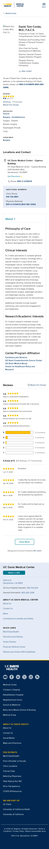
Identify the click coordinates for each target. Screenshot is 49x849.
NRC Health (37, 551)
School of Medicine (11, 704)
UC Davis (7, 804)
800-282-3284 (27, 592)
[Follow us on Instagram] (30, 677)
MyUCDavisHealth (11, 631)
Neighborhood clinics (12, 699)
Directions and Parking (13, 636)
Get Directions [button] (14, 176)
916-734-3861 (12, 196)
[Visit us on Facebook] (10, 677)
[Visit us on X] (23, 677)
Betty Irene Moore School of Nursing (19, 709)
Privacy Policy (18, 831)
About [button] (9, 219)
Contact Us (8, 732)
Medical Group (9, 714)
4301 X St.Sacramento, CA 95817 (13, 581)
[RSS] (36, 677)
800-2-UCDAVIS (24, 181)
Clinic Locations (10, 766)
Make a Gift (14, 572)
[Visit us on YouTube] (5, 677)
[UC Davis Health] (12, 667)
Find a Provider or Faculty (14, 761)
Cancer (6, 113)
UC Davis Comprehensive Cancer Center (23, 360)
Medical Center (11, 13)
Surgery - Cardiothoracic (14, 117)
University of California (13, 814)
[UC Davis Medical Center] (13, 5)
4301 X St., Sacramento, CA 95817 (24, 835)
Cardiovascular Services (16, 357)
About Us (7, 727)
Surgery (6, 140)
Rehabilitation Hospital (13, 694)
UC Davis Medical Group (16, 363)
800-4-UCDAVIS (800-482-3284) (21, 204)
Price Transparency (11, 786)
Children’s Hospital (11, 689)
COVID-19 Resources (12, 791)
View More (24, 541)
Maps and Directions (12, 743)
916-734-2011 (32, 587)
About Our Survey (11, 104)
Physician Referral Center (14, 646)
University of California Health (16, 809)
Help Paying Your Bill (12, 781)
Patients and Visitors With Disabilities (19, 651)
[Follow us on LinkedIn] (17, 677)
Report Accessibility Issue (35, 831)
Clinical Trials (9, 771)
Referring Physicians (12, 776)
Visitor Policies (9, 641)
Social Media (8, 737)
